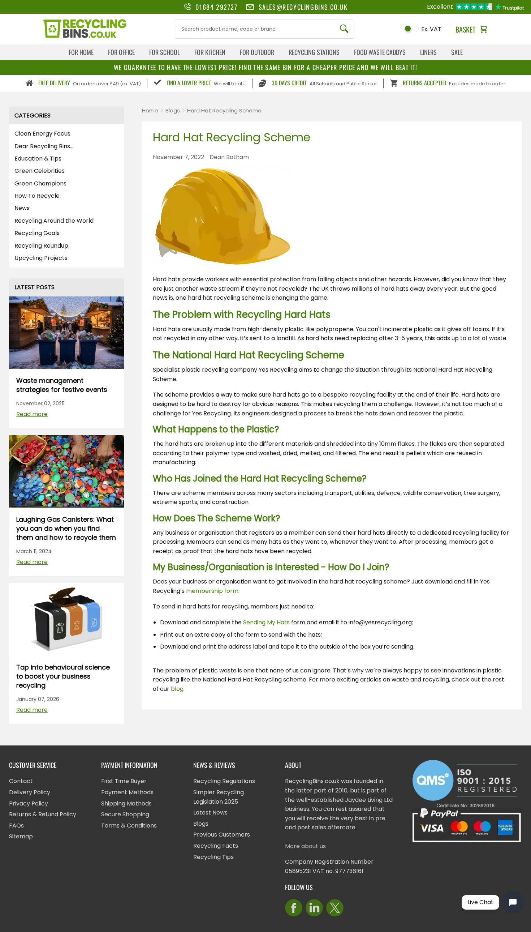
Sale (457, 52)
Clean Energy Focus (42, 134)
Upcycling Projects (41, 258)
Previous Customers (221, 834)
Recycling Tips (213, 857)
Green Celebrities (39, 171)
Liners (428, 52)
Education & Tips (37, 159)
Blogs (172, 110)
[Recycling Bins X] (335, 907)
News (22, 208)
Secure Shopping (125, 814)
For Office (121, 52)
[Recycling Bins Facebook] (293, 907)
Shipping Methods (126, 803)
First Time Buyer (124, 781)
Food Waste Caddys (380, 52)
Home (150, 110)
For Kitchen (209, 52)
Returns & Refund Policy (42, 814)
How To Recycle (37, 196)
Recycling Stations (314, 52)
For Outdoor (257, 52)
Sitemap (21, 836)
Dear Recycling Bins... (43, 146)
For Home (81, 52)
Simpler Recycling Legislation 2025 (218, 797)
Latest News (210, 812)
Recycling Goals (37, 233)
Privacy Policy (28, 803)
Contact (21, 781)
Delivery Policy (29, 792)
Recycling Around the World (54, 221)
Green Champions (40, 184)
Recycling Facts (215, 846)
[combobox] (264, 29)
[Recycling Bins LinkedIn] (314, 907)
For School (164, 52)
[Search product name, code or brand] (344, 29)
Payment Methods (127, 792)
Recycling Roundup (41, 246)
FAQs (16, 825)
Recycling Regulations (224, 781)
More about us (305, 846)
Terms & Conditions (129, 825)
